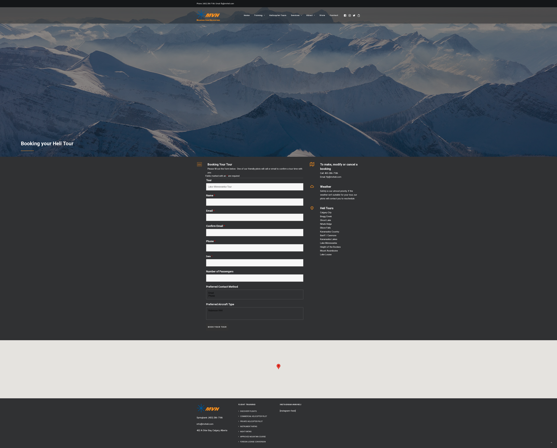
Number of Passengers (219, 271)
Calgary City (325, 212)
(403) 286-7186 (209, 4)
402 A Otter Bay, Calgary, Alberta (212, 430)
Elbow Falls (325, 227)
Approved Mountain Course (253, 437)
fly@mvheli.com (227, 4)
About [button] (309, 15)
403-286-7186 (331, 173)
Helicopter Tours (277, 15)
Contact (334, 15)
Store (322, 15)
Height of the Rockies (330, 247)
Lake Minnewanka (328, 243)
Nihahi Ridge (326, 224)
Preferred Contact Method (222, 286)
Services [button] (295, 15)
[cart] (358, 15)
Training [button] (258, 15)
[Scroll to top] (551, 442)
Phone (210, 241)
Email (210, 210)
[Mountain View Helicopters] (208, 15)
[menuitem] (247, 15)
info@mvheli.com (205, 424)
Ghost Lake (325, 220)
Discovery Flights (248, 411)
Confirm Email (215, 225)
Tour (209, 180)
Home (246, 15)
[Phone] (254, 295)
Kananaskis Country (329, 231)
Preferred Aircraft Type (220, 304)
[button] (345, 15)
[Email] (254, 293)
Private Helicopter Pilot (251, 421)
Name (210, 195)
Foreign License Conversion (253, 442)
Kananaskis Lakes (328, 239)
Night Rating (246, 432)
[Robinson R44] (254, 310)
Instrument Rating (248, 426)
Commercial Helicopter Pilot (253, 416)
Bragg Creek (326, 216)
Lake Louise (326, 254)
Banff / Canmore (328, 235)
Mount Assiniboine (329, 250)
